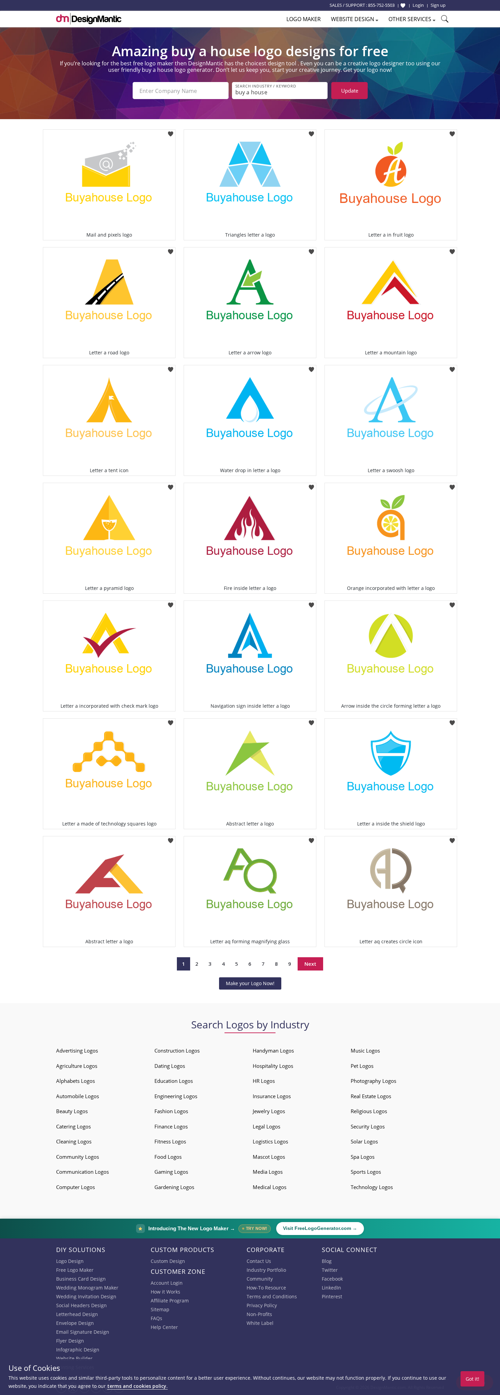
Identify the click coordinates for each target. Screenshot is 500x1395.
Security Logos (368, 1126)
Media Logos (268, 1171)
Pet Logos (362, 1065)
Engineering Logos (175, 1096)
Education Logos (173, 1080)
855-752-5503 (381, 5)
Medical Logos (269, 1187)
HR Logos (264, 1080)
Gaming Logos (171, 1171)
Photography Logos (373, 1080)
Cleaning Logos (73, 1141)
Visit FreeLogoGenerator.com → (320, 1228)
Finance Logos (171, 1126)
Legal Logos (266, 1126)
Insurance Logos (272, 1096)
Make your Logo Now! (250, 983)
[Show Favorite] (403, 5)
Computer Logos (75, 1187)
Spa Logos (362, 1156)
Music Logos (365, 1050)
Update (349, 90)
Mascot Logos (269, 1156)
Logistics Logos (270, 1141)
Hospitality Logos (273, 1065)
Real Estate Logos (371, 1096)
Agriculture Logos (76, 1065)
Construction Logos (177, 1050)
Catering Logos (73, 1126)
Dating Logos (169, 1065)
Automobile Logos (77, 1096)
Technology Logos (372, 1187)
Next (310, 963)
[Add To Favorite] (170, 131)
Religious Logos (369, 1111)
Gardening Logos (174, 1187)
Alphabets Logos (75, 1080)
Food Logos (168, 1156)
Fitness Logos (170, 1141)
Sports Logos (366, 1171)
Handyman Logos (273, 1050)
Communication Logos (82, 1171)
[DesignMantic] (89, 19)
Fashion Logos (171, 1111)
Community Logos (77, 1156)
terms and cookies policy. (137, 1386)
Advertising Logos (77, 1050)
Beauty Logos (72, 1111)
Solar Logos (364, 1141)
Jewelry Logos (269, 1111)
